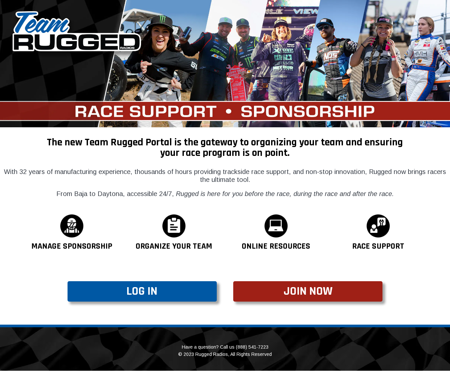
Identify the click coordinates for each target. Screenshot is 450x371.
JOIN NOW (308, 291)
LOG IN (142, 291)
